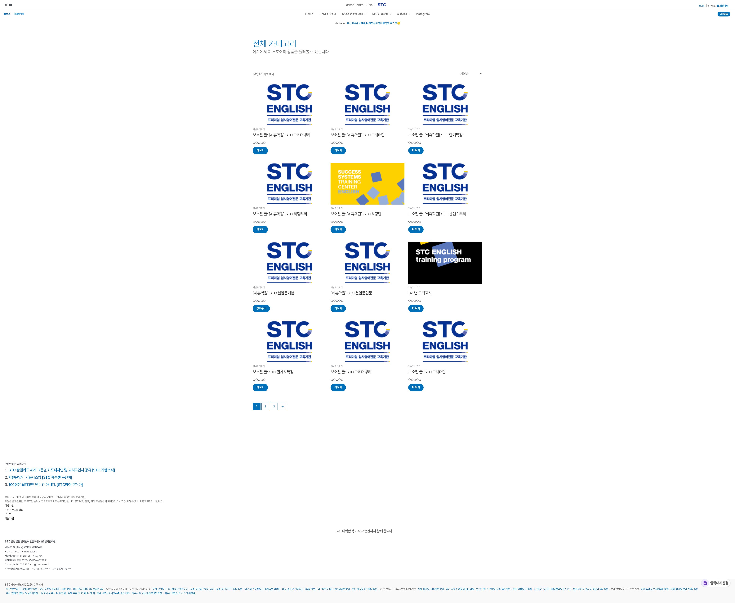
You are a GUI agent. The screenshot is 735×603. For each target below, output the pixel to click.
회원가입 (9, 518)
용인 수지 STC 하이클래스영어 (88, 589)
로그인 (702, 5)
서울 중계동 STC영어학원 (431, 589)
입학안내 (402, 14)
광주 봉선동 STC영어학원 (229, 589)
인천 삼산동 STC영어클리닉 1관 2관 (552, 589)
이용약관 (9, 505)
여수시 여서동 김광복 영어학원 (147, 593)
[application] (364, 14)
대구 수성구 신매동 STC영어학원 (299, 589)
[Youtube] (10, 5)
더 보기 (260, 150)
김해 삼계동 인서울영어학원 (655, 589)
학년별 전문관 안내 (352, 14)
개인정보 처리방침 (14, 509)
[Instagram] (5, 5)
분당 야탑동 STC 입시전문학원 (22, 589)
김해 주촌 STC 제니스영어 (81, 593)
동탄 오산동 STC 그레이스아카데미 (170, 589)
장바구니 (261, 308)
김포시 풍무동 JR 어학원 (53, 593)
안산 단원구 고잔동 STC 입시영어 (493, 589)
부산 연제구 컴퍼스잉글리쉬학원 (22, 593)
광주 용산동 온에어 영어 (202, 589)
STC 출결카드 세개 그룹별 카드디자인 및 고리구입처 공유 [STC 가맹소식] (62, 470)
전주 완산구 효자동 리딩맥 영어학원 (590, 589)
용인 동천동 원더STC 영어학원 (55, 589)
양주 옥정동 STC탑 (522, 589)
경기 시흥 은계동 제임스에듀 (460, 589)
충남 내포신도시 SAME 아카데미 (113, 593)
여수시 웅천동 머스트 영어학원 (179, 593)
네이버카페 (19, 13)
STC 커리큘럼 (380, 14)
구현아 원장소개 (327, 14)
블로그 (7, 13)
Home (309, 14)
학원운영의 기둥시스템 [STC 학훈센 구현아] (40, 477)
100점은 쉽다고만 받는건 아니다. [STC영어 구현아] (46, 484)
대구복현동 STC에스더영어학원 (334, 589)
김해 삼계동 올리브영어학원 (684, 589)
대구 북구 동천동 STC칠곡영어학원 (262, 589)
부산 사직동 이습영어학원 (364, 589)
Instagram (423, 14)
